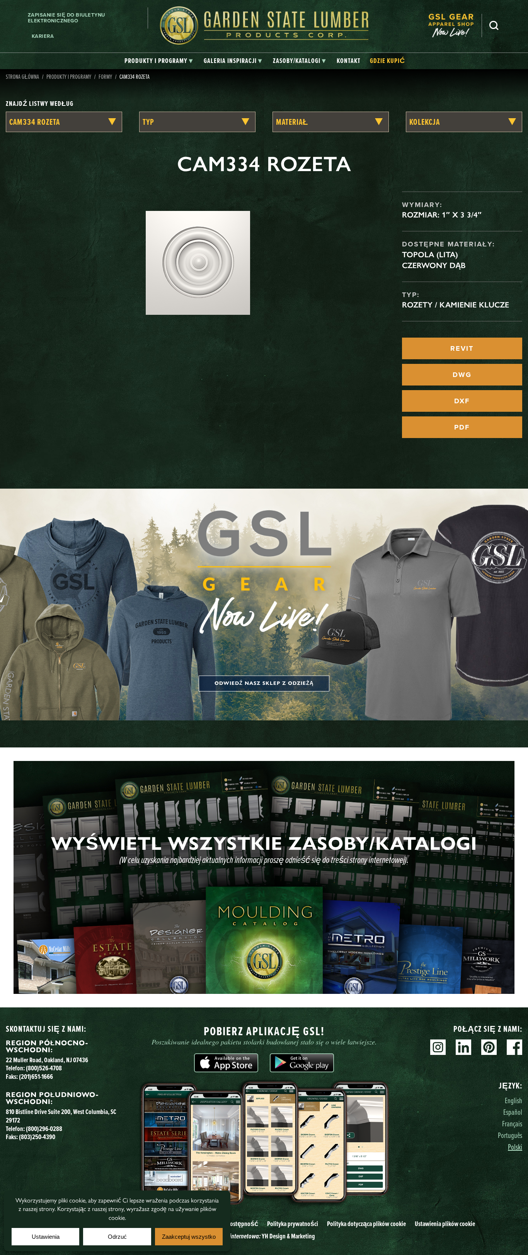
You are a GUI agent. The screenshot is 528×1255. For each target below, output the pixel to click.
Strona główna (22, 76)
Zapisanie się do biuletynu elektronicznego (66, 18)
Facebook (514, 1047)
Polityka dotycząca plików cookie (366, 1223)
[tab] (158, 61)
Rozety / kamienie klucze (455, 304)
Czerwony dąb (433, 265)
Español (512, 1112)
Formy (105, 76)
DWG (462, 375)
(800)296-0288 (44, 1128)
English (513, 1100)
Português (510, 1135)
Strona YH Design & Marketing (264, 1236)
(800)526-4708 (44, 1068)
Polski (515, 1146)
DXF (462, 401)
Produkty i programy (68, 76)
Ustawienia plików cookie (445, 1223)
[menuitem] (455, 25)
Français (512, 1123)
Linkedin (463, 1047)
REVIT (461, 348)
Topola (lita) (430, 254)
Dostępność (242, 1223)
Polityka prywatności (292, 1223)
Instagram (438, 1047)
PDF (462, 427)
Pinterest (489, 1047)
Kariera (43, 36)
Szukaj (494, 25)
